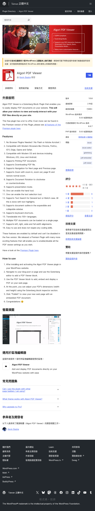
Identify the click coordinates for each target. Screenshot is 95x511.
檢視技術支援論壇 (73, 239)
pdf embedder (86, 158)
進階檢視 (69, 170)
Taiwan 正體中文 (15, 492)
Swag (75, 460)
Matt (5, 472)
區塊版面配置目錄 (33, 460)
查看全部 (89, 216)
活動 (74, 451)
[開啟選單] (91, 3)
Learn (51, 447)
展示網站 (30, 447)
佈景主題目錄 (31, 451)
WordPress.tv (56, 460)
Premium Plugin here (29, 250)
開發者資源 (54, 456)
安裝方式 (38, 88)
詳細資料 (9, 88)
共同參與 (76, 447)
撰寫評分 (69, 216)
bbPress (7, 477)
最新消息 (6, 451)
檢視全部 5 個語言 (85, 137)
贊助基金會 (78, 456)
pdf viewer (88, 163)
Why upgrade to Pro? (12, 407)
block (89, 143)
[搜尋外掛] (28, 19)
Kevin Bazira (25, 77)
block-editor (87, 148)
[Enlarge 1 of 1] (57, 317)
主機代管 (6, 456)
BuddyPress (9, 481)
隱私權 (5, 460)
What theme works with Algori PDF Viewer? (22, 399)
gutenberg (88, 153)
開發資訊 (52, 88)
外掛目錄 (30, 456)
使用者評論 (24, 88)
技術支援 (89, 88)
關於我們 (6, 447)
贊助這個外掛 (71, 258)
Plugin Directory (9, 11)
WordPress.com (10, 468)
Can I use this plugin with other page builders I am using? (16, 390)
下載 (89, 75)
